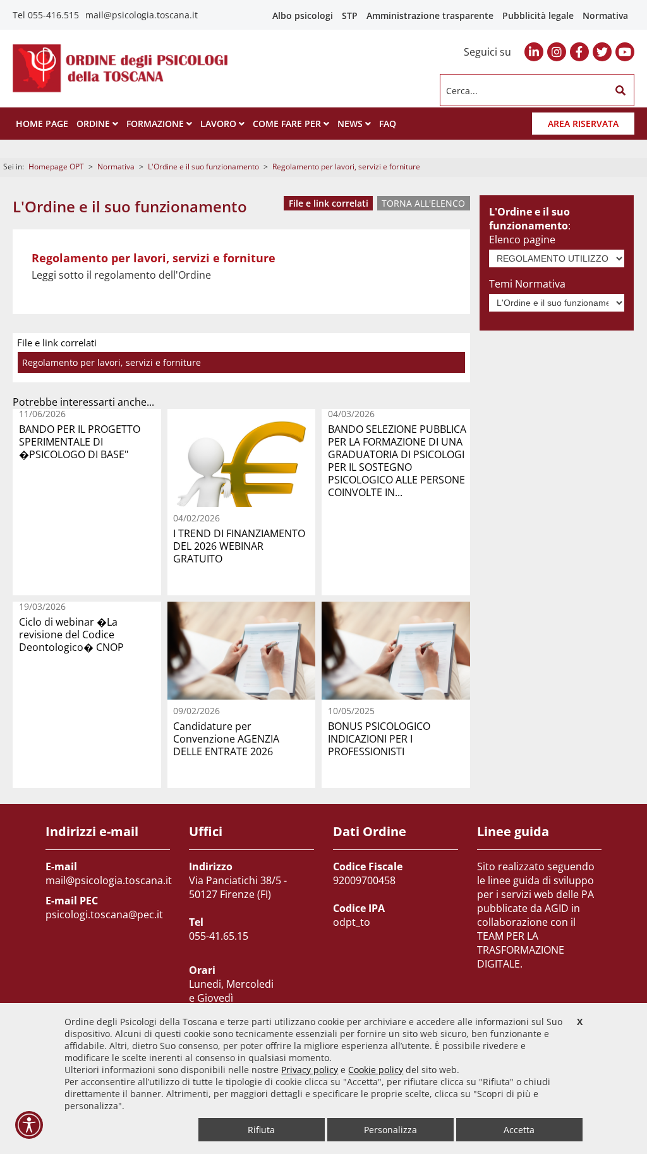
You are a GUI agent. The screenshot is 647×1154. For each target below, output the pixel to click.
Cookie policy (375, 1070)
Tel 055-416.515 (46, 15)
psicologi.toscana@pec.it (104, 914)
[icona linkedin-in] (533, 51)
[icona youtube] (624, 51)
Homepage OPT (56, 166)
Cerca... (462, 90)
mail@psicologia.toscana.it (141, 15)
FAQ (387, 124)
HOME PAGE (42, 124)
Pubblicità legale (538, 15)
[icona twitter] (602, 51)
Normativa (605, 15)
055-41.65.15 (218, 936)
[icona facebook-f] (579, 51)
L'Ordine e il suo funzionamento (203, 166)
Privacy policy (309, 1070)
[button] (620, 90)
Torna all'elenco (423, 203)
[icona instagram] (556, 51)
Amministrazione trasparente (429, 15)
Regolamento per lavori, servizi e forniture (111, 362)
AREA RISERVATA (583, 124)
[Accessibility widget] (29, 1125)
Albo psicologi (302, 15)
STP (350, 15)
